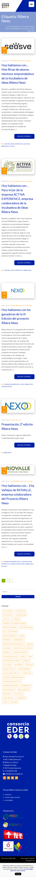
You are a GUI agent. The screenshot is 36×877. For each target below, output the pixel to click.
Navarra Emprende (24, 669)
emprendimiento (18, 640)
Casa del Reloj (20, 611)
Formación (13, 564)
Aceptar (18, 874)
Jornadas (26, 661)
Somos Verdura (8, 698)
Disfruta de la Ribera (9, 627)
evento (23, 656)
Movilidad (29, 665)
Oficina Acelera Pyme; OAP (11, 673)
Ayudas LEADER (7, 611)
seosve (12, 146)
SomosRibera (8, 800)
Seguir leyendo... (24, 136)
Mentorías (21, 564)
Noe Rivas (27, 144)
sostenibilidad (21, 698)
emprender (6, 640)
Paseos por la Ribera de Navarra (13, 677)
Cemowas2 (7, 795)
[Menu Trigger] (31, 4)
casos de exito (7, 615)
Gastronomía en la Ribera (11, 661)
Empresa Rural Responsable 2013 (13, 644)
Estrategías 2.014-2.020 (10, 656)
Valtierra (14, 702)
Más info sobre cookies (18, 871)
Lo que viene (7, 665)
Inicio (8, 26)
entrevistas (19, 144)
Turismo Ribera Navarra (12, 797)
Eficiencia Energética (9, 636)
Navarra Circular (8, 669)
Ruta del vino (18, 694)
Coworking (16, 619)
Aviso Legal (24, 858)
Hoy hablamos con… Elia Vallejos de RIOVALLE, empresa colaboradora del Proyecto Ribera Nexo (18, 494)
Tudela (5, 702)
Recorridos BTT (26, 685)
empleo (22, 636)
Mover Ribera (18, 665)
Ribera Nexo (5, 146)
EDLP (4, 631)
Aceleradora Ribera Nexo (12, 384)
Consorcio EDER (9, 144)
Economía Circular (26, 627)
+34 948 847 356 (11, 771)
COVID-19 (6, 619)
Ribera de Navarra (8, 690)
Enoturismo (7, 648)
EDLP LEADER (13, 631)
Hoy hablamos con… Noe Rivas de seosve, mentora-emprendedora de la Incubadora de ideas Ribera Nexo (18, 73)
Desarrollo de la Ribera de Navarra (14, 623)
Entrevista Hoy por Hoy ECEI (23, 648)
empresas (30, 644)
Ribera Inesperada (23, 690)
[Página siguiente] (11, 580)
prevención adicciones (10, 685)
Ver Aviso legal (28, 869)
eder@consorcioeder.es (14, 774)
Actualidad (27, 61)
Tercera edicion (7, 386)
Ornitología (27, 673)
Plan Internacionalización (12, 681)
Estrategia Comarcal (20, 652)
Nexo (22, 384)
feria (30, 656)
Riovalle (4, 566)
